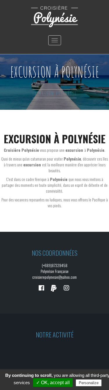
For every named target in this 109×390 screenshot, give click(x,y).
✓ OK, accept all (53, 382)
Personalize (89, 383)
